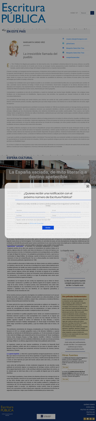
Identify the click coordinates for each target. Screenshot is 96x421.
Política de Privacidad (37, 223)
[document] (48, 210)
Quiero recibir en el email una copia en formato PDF (33, 220)
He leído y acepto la (30, 223)
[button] (88, 186)
